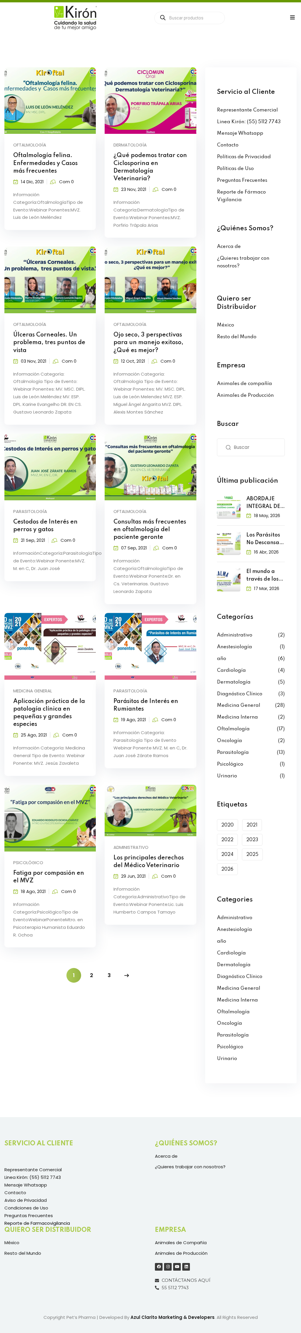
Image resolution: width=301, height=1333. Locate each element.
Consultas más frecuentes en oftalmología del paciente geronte (149, 529)
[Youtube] (177, 1267)
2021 (252, 825)
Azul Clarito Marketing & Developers (173, 1317)
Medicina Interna (237, 717)
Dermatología (130, 145)
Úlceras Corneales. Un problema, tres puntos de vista (49, 342)
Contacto (227, 145)
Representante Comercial (247, 110)
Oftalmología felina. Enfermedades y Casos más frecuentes (45, 163)
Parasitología (30, 511)
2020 (227, 825)
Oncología (229, 740)
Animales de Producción (245, 395)
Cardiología (231, 670)
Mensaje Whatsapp (240, 133)
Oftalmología (29, 145)
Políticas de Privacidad (244, 156)
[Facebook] (159, 1267)
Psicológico (28, 862)
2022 (227, 840)
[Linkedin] (186, 1267)
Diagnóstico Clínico (239, 694)
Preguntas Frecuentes (242, 180)
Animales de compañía (244, 383)
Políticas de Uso (235, 168)
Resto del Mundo (236, 336)
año (221, 658)
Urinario (227, 776)
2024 (227, 854)
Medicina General (32, 691)
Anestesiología (234, 646)
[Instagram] (168, 1267)
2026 (227, 869)
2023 (252, 840)
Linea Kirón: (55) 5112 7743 (249, 121)
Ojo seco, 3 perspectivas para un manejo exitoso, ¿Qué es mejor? (148, 342)
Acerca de (229, 246)
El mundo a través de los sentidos (262, 576)
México (225, 325)
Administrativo (130, 847)
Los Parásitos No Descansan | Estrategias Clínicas (264, 539)
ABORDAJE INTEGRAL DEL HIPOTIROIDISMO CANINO (264, 503)
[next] (126, 975)
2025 (252, 854)
